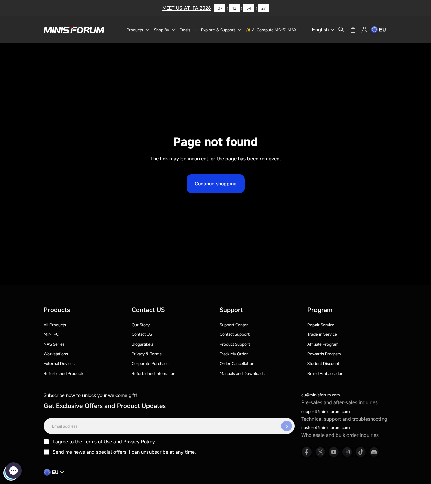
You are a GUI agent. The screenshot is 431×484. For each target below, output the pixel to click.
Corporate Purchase (150, 363)
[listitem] (306, 452)
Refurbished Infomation (153, 373)
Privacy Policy (139, 441)
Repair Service (320, 324)
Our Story (141, 324)
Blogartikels (143, 344)
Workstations (56, 353)
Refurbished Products (64, 373)
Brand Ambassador (325, 373)
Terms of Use (98, 441)
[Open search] (341, 29)
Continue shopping (216, 183)
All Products (55, 324)
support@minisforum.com (325, 411)
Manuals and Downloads (242, 373)
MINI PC (51, 334)
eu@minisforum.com (320, 394)
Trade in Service (322, 334)
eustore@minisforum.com (325, 427)
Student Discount (323, 363)
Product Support (235, 344)
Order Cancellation (237, 363)
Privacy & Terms (147, 353)
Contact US (142, 334)
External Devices (59, 363)
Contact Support (235, 334)
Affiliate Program (323, 344)
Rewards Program (324, 353)
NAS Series (54, 344)
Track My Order (234, 353)
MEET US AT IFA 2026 (186, 8)
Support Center (234, 324)
